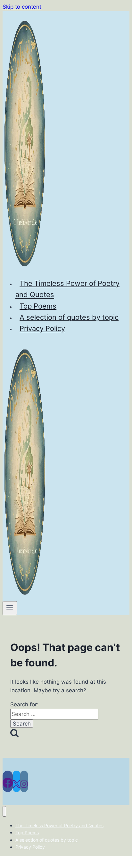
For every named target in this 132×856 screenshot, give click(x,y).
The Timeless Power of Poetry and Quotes (67, 289)
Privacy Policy (42, 328)
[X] (16, 781)
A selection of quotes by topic (69, 317)
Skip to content (22, 7)
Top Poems (38, 306)
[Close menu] (4, 811)
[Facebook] (8, 781)
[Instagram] (24, 781)
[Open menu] (10, 608)
